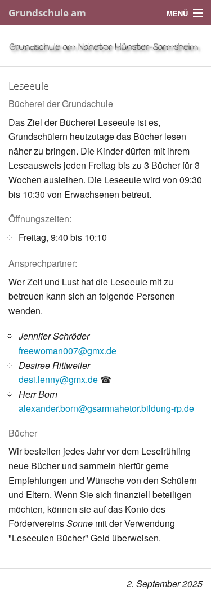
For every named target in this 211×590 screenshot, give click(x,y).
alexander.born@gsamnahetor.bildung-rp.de (106, 408)
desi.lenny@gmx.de (58, 379)
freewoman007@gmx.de (67, 350)
